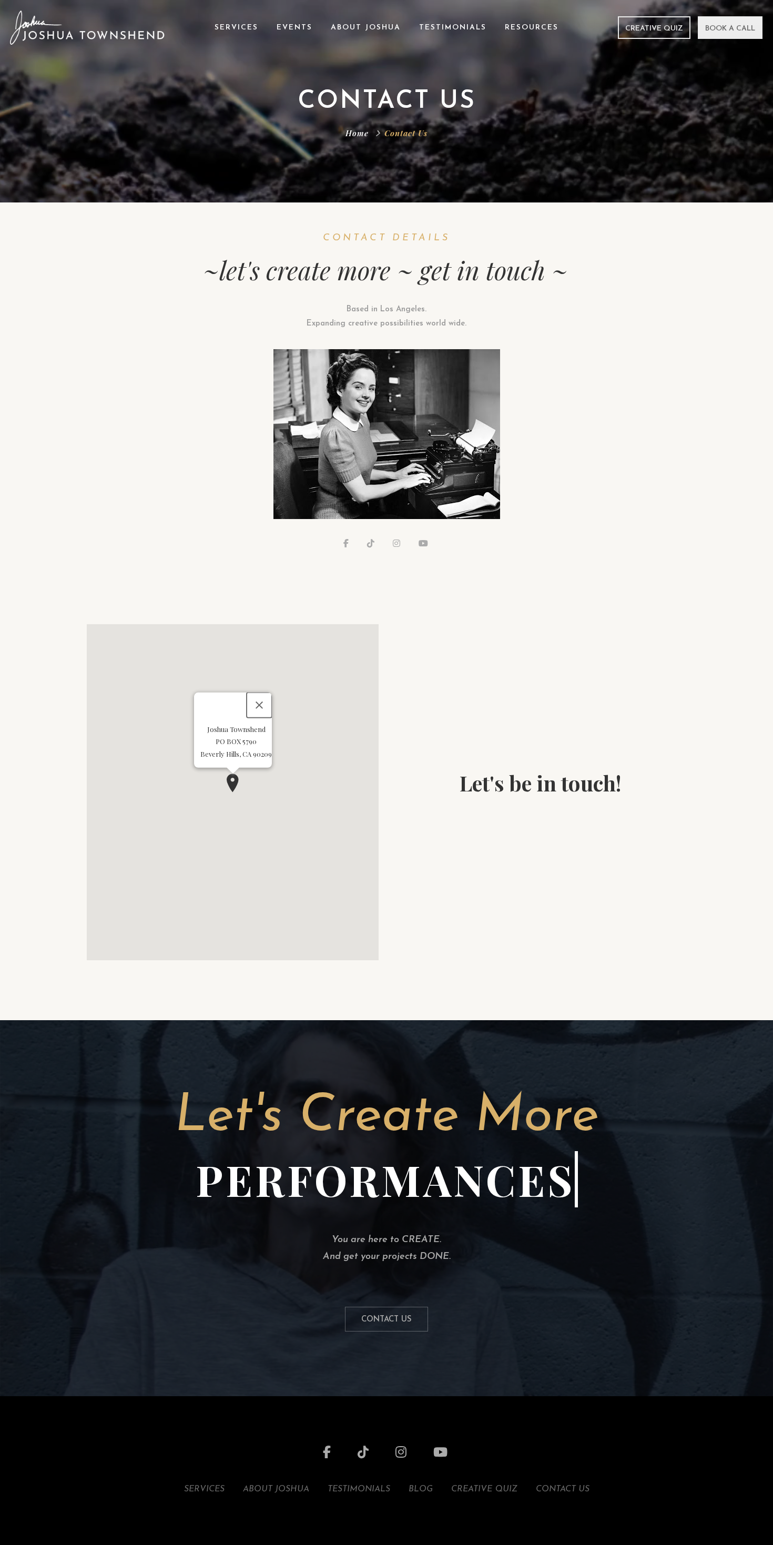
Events (294, 28)
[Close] (259, 705)
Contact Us (386, 1320)
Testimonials (452, 28)
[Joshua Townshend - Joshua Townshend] (87, 27)
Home (357, 133)
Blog (421, 1489)
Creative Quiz (654, 29)
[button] (233, 783)
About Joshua (366, 28)
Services (236, 28)
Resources (531, 28)
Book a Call (730, 29)
